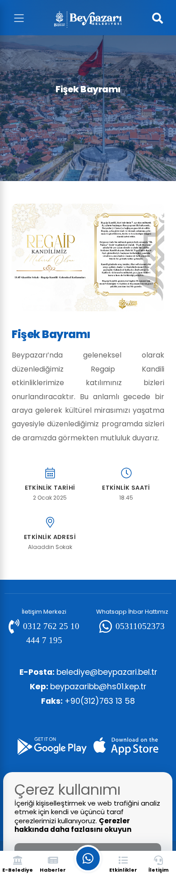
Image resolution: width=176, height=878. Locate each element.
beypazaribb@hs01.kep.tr (88, 686)
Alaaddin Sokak (50, 547)
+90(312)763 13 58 (88, 701)
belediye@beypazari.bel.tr (88, 672)
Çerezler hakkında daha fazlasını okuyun (72, 825)
